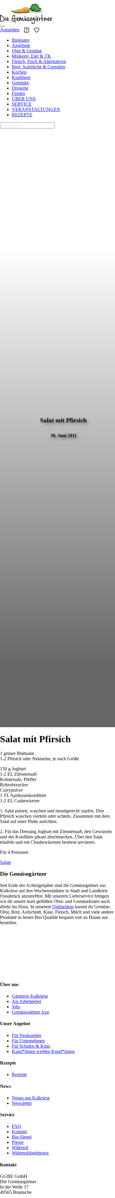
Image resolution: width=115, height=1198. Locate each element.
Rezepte (19, 1074)
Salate (5, 862)
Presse (18, 1142)
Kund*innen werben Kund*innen (43, 1051)
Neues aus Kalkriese (31, 1097)
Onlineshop (63, 906)
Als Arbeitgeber (26, 1001)
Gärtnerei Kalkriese (30, 996)
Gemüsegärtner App (30, 1012)
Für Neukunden (26, 1035)
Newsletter (22, 1103)
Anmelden (9, 29)
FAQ (16, 1126)
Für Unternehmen (28, 1040)
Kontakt (19, 1131)
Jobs (16, 1006)
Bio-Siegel (22, 1136)
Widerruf (20, 1147)
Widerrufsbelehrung (30, 1152)
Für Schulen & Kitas (31, 1046)
